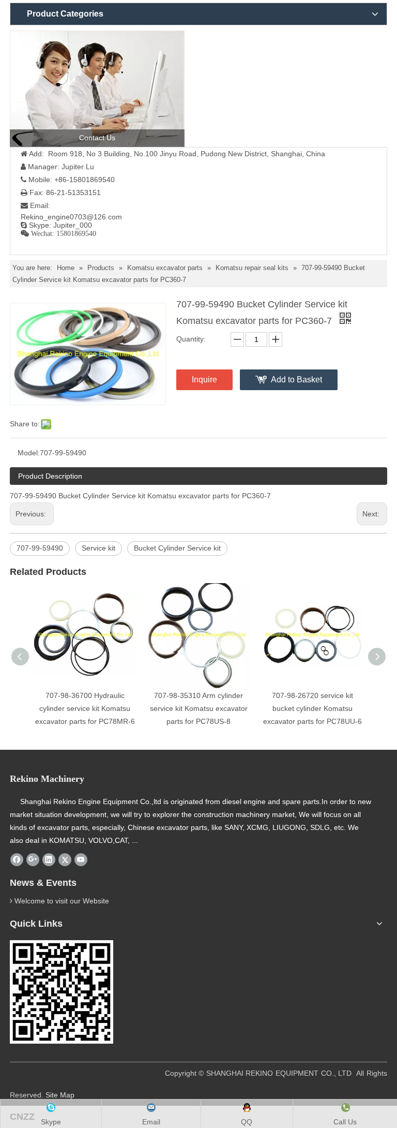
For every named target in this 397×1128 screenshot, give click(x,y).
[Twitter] (64, 860)
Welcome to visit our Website (61, 901)
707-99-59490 (40, 548)
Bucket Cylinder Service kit (177, 548)
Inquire (204, 379)
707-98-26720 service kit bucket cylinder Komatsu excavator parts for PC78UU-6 (312, 708)
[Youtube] (80, 860)
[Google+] (32, 860)
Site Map (59, 1095)
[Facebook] (16, 860)
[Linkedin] (48, 860)
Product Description (50, 476)
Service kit (98, 548)
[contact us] (97, 89)
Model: (29, 453)
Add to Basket (296, 379)
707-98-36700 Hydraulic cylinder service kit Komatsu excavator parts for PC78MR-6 (85, 708)
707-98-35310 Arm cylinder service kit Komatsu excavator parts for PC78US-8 (199, 708)
